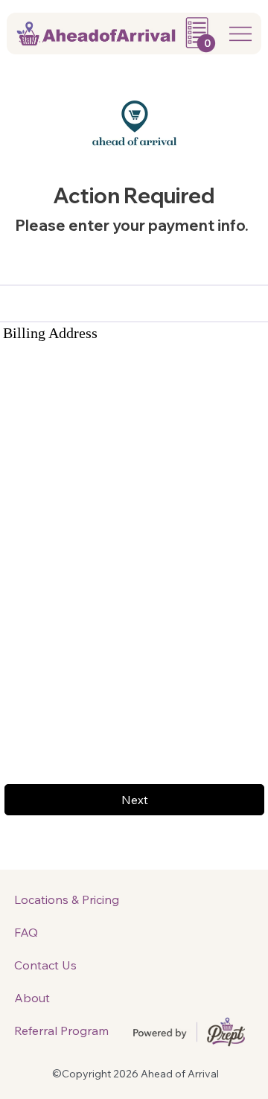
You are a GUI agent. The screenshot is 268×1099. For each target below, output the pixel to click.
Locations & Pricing (66, 899)
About (32, 997)
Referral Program (61, 1030)
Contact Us (45, 965)
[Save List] (13, 39)
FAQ (26, 932)
